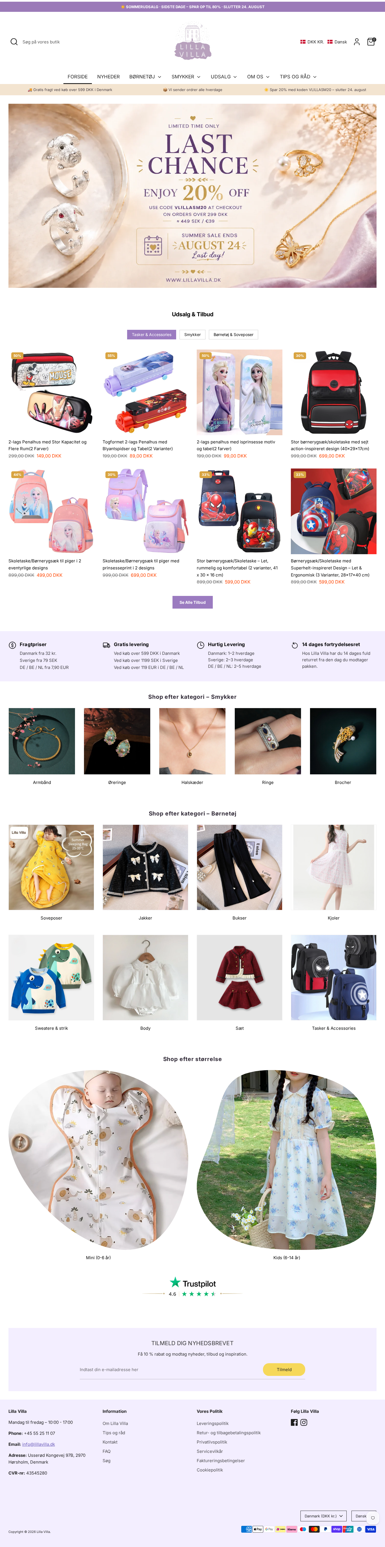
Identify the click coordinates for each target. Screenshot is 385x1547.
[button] (324, 42)
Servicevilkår (210, 1451)
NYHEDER (108, 76)
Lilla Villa (43, 1532)
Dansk (361, 1516)
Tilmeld (284, 1369)
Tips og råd (114, 1432)
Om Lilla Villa (115, 1423)
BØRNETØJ (142, 76)
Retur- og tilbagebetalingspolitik (229, 1432)
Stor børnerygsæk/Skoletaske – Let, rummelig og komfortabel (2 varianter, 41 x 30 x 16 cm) (237, 567)
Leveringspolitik (213, 1423)
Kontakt (110, 1442)
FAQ (106, 1451)
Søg (106, 1460)
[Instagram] (303, 1422)
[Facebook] (294, 1422)
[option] (192, 196)
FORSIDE (78, 76)
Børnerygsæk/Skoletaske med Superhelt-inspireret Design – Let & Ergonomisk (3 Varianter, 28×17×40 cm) (330, 567)
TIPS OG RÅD (296, 76)
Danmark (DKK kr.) (321, 1516)
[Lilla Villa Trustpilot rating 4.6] (192, 1286)
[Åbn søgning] (14, 41)
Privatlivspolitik (212, 1442)
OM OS (256, 76)
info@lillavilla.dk (38, 1444)
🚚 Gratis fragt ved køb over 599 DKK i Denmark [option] (70, 89)
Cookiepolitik (210, 1470)
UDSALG (221, 76)
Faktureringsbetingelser (221, 1460)
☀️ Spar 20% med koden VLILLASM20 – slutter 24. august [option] (315, 89)
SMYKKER (184, 76)
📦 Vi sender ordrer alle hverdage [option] (192, 89)
